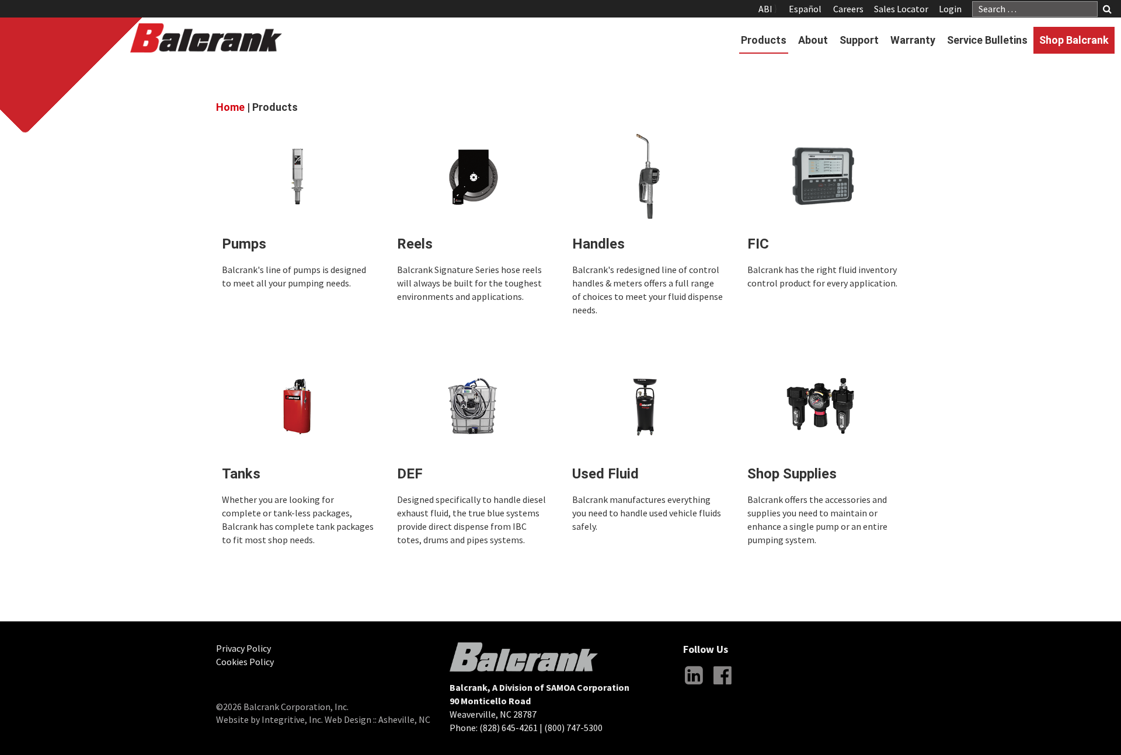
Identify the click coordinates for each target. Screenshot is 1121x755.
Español (805, 9)
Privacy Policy (243, 648)
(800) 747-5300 (573, 727)
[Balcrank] (206, 38)
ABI (765, 9)
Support (859, 40)
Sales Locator (901, 9)
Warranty (912, 40)
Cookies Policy (245, 661)
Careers (848, 9)
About (813, 40)
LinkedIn (693, 684)
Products (763, 40)
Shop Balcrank (1074, 40)
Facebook (722, 684)
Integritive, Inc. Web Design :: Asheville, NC (346, 719)
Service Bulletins (987, 40)
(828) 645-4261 (508, 727)
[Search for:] (1035, 9)
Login (950, 9)
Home (230, 107)
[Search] (1107, 9)
